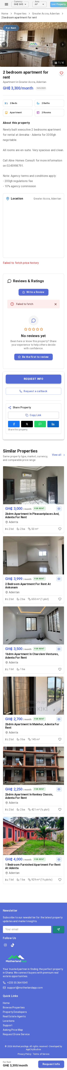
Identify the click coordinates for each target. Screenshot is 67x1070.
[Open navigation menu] (6, 4)
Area (37, 1)
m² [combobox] (36, 4)
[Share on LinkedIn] (53, 424)
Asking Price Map (13, 1029)
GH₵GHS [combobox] (18, 4)
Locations (8, 1020)
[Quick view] (59, 508)
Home (4, 13)
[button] (33, 379)
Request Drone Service (16, 1034)
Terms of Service (41, 1054)
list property (59, 4)
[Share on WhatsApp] (40, 424)
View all (57, 454)
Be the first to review (35, 356)
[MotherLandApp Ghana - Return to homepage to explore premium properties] (16, 960)
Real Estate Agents (14, 1016)
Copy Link (35, 415)
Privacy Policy (24, 1054)
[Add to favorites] (61, 73)
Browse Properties (14, 1007)
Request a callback (35, 391)
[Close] (55, 304)
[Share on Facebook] (14, 424)
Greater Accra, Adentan (46, 13)
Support (7, 1025)
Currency (18, 1)
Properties (20, 13)
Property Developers (15, 1012)
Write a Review (35, 292)
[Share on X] (27, 424)
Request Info (51, 1064)
